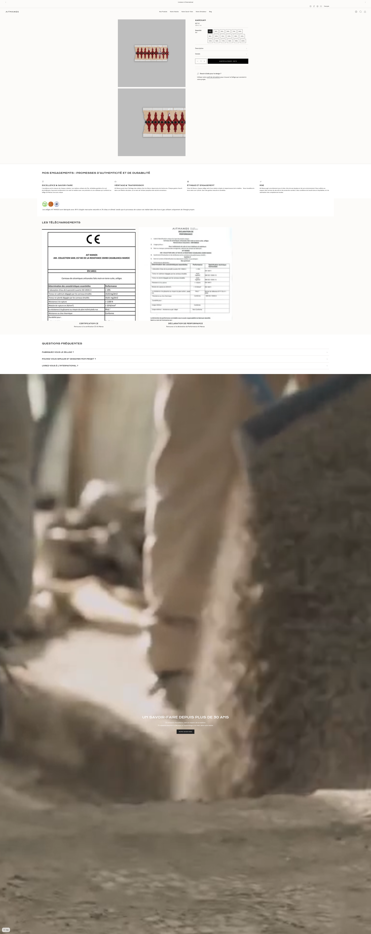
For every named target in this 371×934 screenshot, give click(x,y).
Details (197, 54)
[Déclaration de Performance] (185, 274)
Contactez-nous (192, 2)
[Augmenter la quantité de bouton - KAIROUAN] (204, 61)
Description (199, 48)
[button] (163, 11)
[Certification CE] (89, 274)
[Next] (365, 2)
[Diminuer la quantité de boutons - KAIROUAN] (197, 61)
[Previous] (6, 2)
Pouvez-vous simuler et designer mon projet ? (69, 359)
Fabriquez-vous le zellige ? (58, 352)
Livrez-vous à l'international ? (60, 366)
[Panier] (365, 11)
